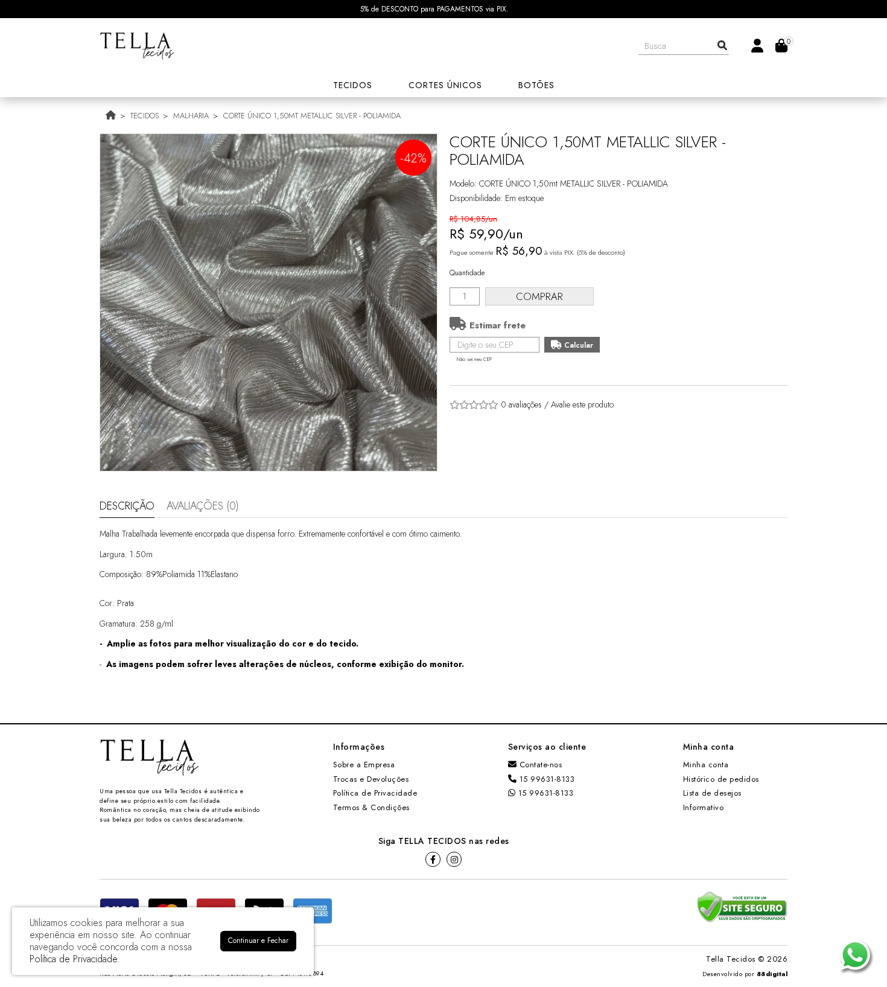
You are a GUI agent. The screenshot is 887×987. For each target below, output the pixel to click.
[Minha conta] (757, 45)
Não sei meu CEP (474, 359)
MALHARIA (191, 115)
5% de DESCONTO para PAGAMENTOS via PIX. (434, 9)
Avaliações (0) (203, 506)
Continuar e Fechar (258, 940)
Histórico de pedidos (721, 779)
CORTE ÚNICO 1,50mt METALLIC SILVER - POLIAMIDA (312, 115)
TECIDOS (144, 115)
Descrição (127, 506)
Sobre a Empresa (364, 764)
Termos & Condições (371, 807)
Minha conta (706, 764)
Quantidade (467, 272)
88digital (772, 974)
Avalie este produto (582, 404)
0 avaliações (521, 404)
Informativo (703, 807)
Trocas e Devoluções (371, 779)
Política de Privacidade (375, 793)
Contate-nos (539, 764)
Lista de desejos (712, 793)
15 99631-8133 (545, 779)
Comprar (539, 296)
